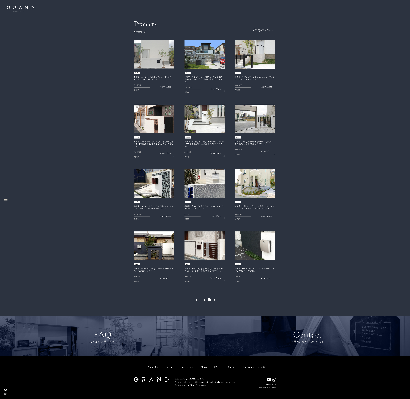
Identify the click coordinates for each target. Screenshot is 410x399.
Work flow (187, 367)
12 (213, 299)
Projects (169, 367)
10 (205, 299)
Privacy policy (271, 384)
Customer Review (253, 367)
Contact (231, 367)
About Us (152, 367)
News (204, 367)
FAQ (216, 367)
